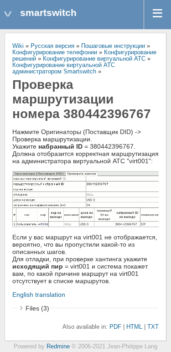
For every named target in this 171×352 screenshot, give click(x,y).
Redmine (58, 346)
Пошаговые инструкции (113, 46)
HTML (134, 327)
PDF (115, 327)
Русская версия (52, 46)
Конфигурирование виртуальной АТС (94, 59)
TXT (153, 327)
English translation (38, 294)
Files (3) (37, 308)
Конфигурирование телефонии (54, 52)
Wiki (18, 46)
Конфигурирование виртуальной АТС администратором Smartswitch (63, 68)
